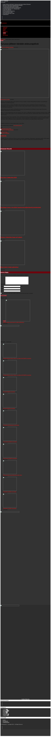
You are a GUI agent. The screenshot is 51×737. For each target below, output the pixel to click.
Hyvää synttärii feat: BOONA (9, 11)
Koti (1, 39)
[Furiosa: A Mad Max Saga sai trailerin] (12, 234)
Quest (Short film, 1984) (8, 12)
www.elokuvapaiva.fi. (17, 125)
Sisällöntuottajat (6, 722)
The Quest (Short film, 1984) (8, 13)
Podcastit (5, 28)
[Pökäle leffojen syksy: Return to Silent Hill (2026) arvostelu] (10, 357)
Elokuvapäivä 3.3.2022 (5, 99)
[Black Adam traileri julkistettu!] (12, 264)
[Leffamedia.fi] (3, 23)
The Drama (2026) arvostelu (10, 441)
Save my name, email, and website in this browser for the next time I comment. (17, 293)
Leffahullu (11, 47)
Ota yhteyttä (5, 35)
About (4, 720)
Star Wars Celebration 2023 (8, 177)
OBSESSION (6, 14)
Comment (2, 284)
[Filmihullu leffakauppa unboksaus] (10, 423)
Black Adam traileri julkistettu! (9, 267)
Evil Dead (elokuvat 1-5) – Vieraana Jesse (11, 8)
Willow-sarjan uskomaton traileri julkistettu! (13, 322)
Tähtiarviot (5, 27)
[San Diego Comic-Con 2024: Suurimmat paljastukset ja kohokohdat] (12, 204)
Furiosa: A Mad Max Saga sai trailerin (11, 237)
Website (2, 290)
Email (2, 288)
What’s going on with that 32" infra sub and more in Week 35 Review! (17, 4)
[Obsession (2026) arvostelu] (10, 490)
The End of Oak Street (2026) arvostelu (11, 6)
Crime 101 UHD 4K (7, 9)
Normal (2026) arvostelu (9, 391)
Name (2, 286)
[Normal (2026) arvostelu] (10, 390)
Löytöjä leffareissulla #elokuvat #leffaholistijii (12, 7)
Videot (4, 29)
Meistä (4, 34)
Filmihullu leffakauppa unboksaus (11, 425)
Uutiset (4, 32)
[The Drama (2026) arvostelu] (10, 440)
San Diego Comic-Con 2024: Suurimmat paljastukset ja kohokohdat (20, 207)
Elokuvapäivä (3, 128)
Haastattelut (5, 31)
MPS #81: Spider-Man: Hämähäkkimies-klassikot (12, 5)
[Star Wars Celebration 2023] (12, 174)
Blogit (4, 30)
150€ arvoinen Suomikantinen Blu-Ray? (12, 475)
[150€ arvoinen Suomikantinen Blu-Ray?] (10, 473)
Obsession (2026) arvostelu (9, 491)
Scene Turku (8, 128)
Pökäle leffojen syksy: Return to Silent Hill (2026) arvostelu (17, 358)
